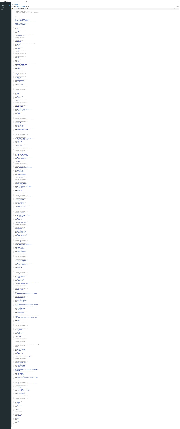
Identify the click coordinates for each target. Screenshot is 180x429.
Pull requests (26, 1)
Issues (30, 1)
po (25, 6)
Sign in (178, 1)
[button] (12, 1)
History (177, 8)
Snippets (34, 1)
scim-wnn (18, 4)
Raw (172, 8)
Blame (175, 8)
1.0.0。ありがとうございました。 (26, 8)
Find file (178, 6)
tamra (15, 4)
